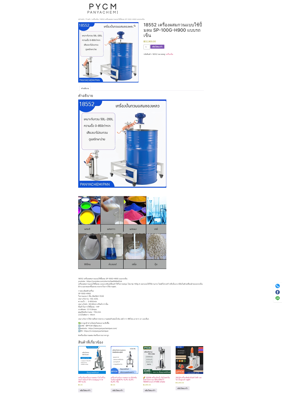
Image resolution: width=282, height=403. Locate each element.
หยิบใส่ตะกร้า (157, 47)
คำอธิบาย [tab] (85, 88)
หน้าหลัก (81, 19)
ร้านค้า (88, 19)
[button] (135, 26)
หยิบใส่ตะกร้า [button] (85, 390)
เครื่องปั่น (95, 19)
